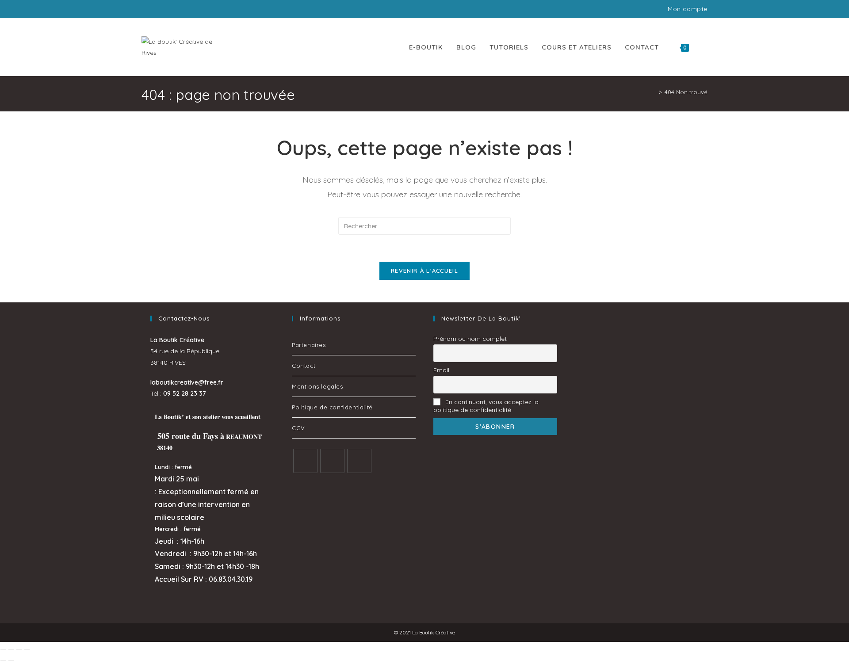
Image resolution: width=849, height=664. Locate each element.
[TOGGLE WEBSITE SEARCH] (705, 47)
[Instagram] (332, 461)
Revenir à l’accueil (424, 270)
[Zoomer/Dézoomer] (3, 649)
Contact (303, 365)
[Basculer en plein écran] (11, 649)
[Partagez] (19, 649)
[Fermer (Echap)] (27, 649)
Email (441, 370)
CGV (298, 427)
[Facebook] (305, 461)
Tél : (178, 393)
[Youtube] (359, 461)
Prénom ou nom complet (470, 339)
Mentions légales (317, 386)
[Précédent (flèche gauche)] (3, 660)
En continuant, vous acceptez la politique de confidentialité (486, 406)
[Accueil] (654, 91)
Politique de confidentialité (332, 407)
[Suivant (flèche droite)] (11, 660)
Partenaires (309, 344)
